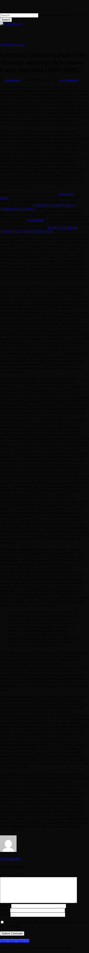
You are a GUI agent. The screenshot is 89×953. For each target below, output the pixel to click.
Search (6, 19)
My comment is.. (11, 875)
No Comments (68, 80)
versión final (35, 220)
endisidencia (13, 80)
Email (5, 910)
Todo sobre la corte (12, 44)
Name (5, 906)
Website (5, 914)
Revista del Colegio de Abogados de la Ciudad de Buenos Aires (39, 229)
